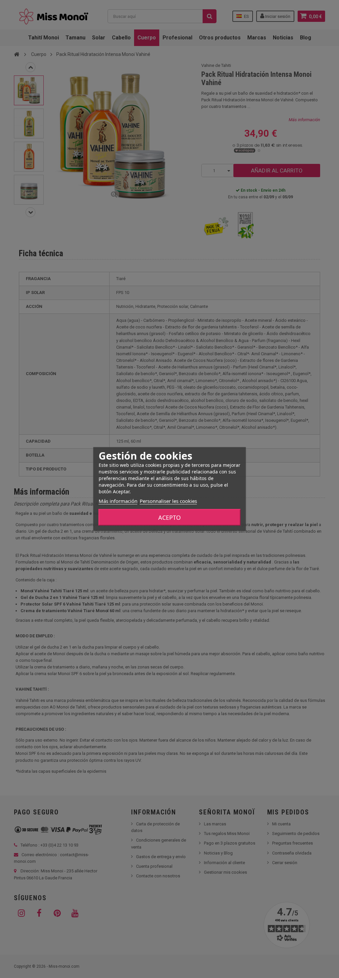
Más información (118, 501)
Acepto (169, 517)
